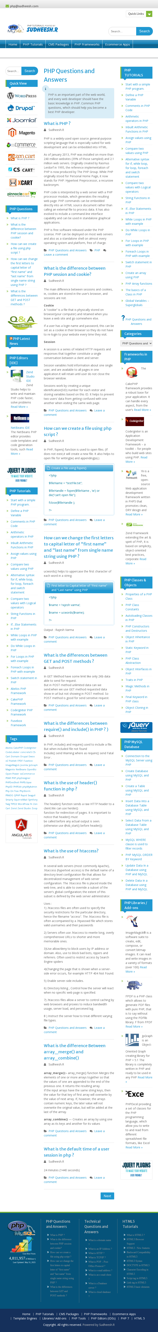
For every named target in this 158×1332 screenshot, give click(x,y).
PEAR (8, 778)
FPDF (20, 760)
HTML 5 (139, 1318)
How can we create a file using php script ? (23, 248)
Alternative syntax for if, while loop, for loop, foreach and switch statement (22, 583)
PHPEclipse (25, 782)
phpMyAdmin (29, 786)
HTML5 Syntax (134, 1261)
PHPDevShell (12, 782)
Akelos (9, 747)
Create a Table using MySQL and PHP (137, 790)
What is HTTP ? (96, 1253)
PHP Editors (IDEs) (106, 53)
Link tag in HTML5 (136, 1282)
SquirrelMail (20, 799)
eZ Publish (11, 760)
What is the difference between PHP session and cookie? (60, 1243)
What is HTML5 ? (136, 1235)
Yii (31, 804)
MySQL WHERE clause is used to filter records (136, 844)
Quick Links (136, 14)
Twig (8, 804)
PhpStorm (25, 791)
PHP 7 (125, 1318)
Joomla (24, 765)
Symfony (32, 799)
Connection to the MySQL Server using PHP (138, 760)
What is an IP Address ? (100, 1248)
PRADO (9, 795)
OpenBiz (31, 769)
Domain (15, 756)
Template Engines (21, 53)
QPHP (17, 795)
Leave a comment (56, 254)
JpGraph (33, 765)
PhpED (9, 786)
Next (107, 1196)
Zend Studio (24, 808)
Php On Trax (12, 791)
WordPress (23, 804)
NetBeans (21, 769)
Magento (10, 769)
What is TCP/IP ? (97, 1257)
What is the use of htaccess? (71, 850)
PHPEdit (17, 786)
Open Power (12, 773)
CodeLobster (13, 752)
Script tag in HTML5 (137, 1278)
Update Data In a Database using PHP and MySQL (136, 870)
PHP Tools (79, 53)
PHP (97, 250)
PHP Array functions (138, 284)
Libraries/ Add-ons (53, 53)
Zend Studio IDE (30, 376)
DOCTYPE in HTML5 (138, 1265)
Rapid (24, 795)
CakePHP (18, 747)
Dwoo (32, 756)
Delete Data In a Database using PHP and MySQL (136, 885)
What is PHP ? (57, 123)
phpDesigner (23, 778)
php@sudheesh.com (24, 6)
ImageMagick (13, 765)
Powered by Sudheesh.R (98, 1325)
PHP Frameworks (87, 44)
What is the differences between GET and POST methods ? (61, 1291)
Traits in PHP (134, 680)
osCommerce (27, 773)
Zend (14, 808)
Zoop (34, 808)
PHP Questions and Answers (68, 250)
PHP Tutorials (33, 44)
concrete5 (26, 752)
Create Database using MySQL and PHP (137, 775)
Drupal (24, 756)
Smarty (9, 799)
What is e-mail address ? (100, 1270)
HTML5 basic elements (138, 1286)
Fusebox (28, 760)
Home (12, 44)
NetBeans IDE (20, 428)
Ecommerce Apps (117, 44)
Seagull (31, 795)
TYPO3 (14, 804)
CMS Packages (58, 44)
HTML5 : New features (138, 1248)
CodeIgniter (30, 747)
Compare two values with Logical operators (23, 603)
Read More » (19, 407)
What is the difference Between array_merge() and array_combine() (75, 1051)
